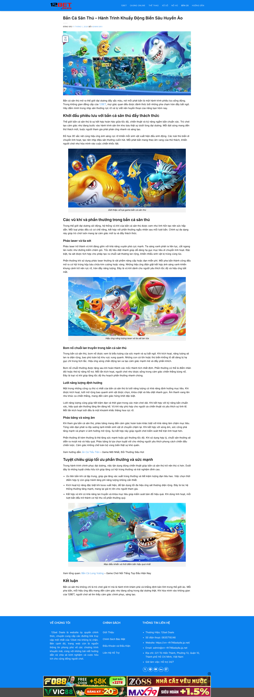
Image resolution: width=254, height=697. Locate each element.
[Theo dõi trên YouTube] (155, 669)
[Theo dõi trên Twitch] (166, 669)
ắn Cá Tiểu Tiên (91, 452)
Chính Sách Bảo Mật (114, 639)
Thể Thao (154, 5)
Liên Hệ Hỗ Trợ (111, 652)
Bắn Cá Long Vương (92, 573)
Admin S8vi (97, 27)
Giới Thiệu (108, 632)
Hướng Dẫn (198, 5)
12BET (124, 5)
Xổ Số (165, 5)
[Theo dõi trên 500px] (161, 669)
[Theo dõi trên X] (145, 669)
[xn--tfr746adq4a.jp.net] (64, 5)
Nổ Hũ (174, 5)
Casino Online (137, 5)
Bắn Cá (185, 5)
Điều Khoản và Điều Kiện (116, 645)
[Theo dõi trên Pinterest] (150, 669)
